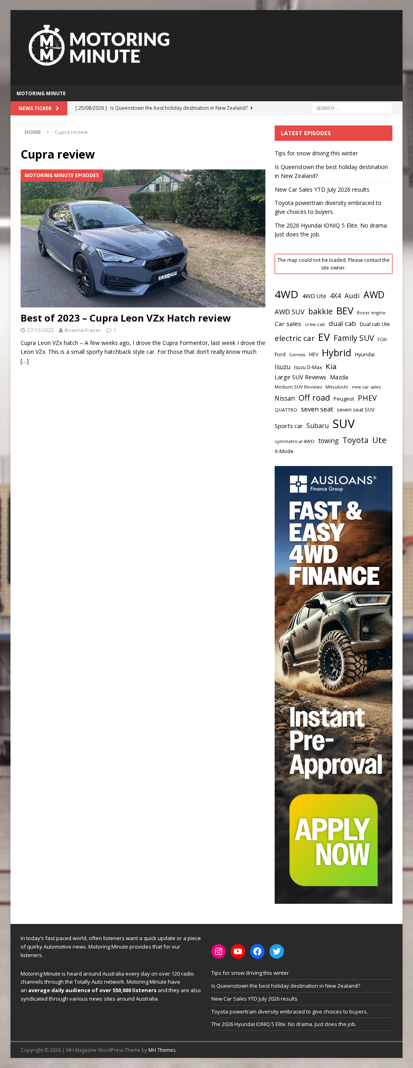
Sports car (289, 426)
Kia (331, 366)
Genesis (297, 354)
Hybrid (336, 352)
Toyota (355, 440)
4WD (286, 294)
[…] (25, 361)
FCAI (382, 339)
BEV (344, 310)
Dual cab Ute (375, 324)
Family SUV (354, 338)
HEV (313, 354)
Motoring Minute (41, 93)
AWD (373, 294)
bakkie (320, 311)
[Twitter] (276, 951)
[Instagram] (218, 951)
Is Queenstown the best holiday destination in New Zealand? (285, 985)
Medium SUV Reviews (298, 387)
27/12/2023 (40, 330)
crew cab (315, 324)
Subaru (318, 425)
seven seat (317, 409)
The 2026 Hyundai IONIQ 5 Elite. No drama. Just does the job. (284, 1024)
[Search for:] (352, 108)
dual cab (342, 323)
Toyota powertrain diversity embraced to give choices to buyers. (289, 1011)
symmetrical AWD (295, 441)
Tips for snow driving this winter (316, 153)
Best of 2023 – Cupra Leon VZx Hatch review (126, 317)
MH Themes (161, 1050)
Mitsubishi (336, 387)
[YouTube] (238, 951)
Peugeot (344, 398)
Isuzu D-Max (308, 367)
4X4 (335, 295)
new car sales (366, 387)
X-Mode (284, 451)
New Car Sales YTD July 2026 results (322, 189)
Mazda (339, 377)
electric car (295, 338)
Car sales (288, 324)
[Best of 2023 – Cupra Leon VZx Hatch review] (143, 238)
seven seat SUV (356, 409)
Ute (379, 439)
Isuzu (282, 367)
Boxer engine (371, 313)
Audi (352, 295)
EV (324, 337)
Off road (314, 397)
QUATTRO (286, 410)
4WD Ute (314, 296)
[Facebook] (257, 951)
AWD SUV (290, 311)
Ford (280, 354)
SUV (343, 424)
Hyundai (365, 354)
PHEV (367, 398)
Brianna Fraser (83, 330)
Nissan (285, 398)
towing (328, 440)
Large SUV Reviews (300, 377)
